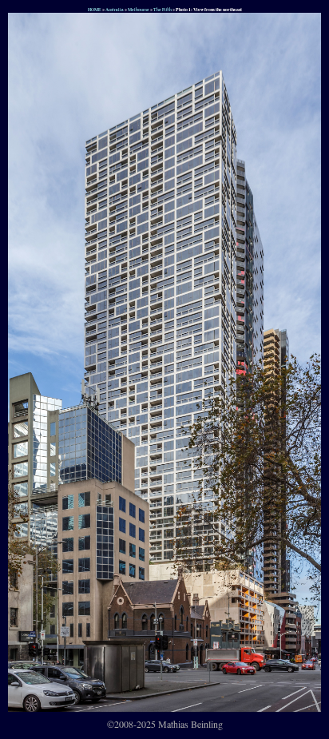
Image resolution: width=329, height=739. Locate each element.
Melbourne (138, 9)
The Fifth (162, 9)
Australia (114, 9)
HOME (93, 9)
